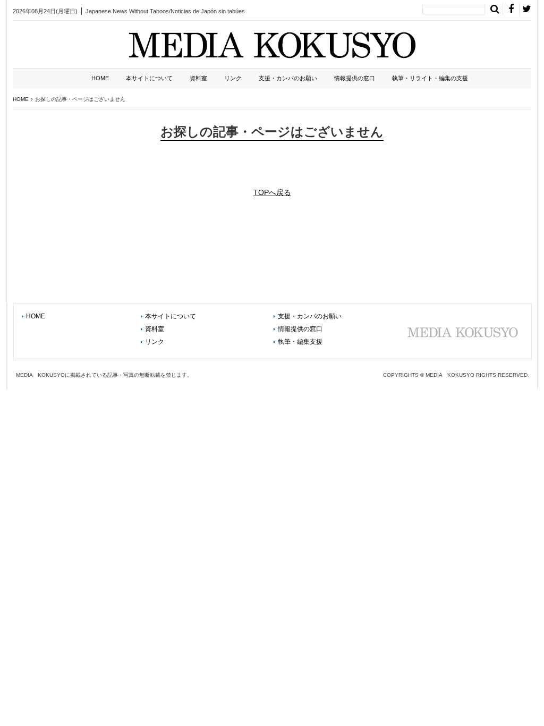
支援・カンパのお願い (288, 78)
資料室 (198, 78)
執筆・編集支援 (300, 342)
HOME (100, 78)
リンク (233, 78)
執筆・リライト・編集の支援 (430, 78)
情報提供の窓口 (354, 78)
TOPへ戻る (272, 192)
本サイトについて (149, 78)
